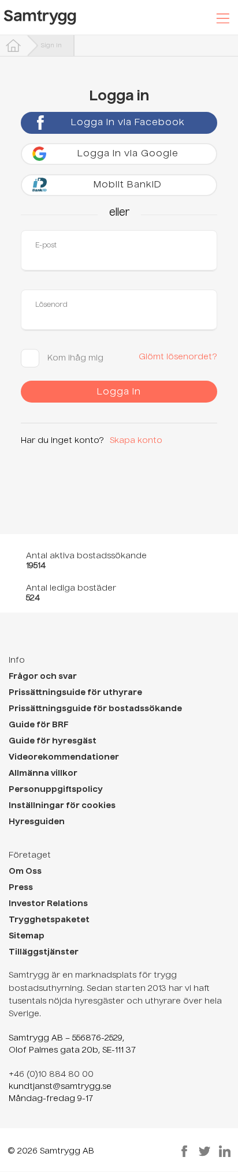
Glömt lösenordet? (178, 357)
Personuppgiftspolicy (56, 790)
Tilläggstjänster (44, 952)
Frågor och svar (43, 677)
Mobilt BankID (128, 185)
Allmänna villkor (43, 773)
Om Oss (25, 871)
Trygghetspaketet (49, 920)
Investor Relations (48, 904)
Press (21, 888)
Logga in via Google (127, 154)
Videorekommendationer (64, 757)
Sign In (51, 45)
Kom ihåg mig (74, 358)
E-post (46, 245)
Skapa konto (136, 441)
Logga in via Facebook (128, 122)
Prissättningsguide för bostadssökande (95, 709)
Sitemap (26, 936)
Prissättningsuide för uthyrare (75, 693)
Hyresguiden (37, 822)
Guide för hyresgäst (52, 741)
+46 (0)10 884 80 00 (51, 1074)
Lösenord (51, 305)
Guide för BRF (39, 725)
